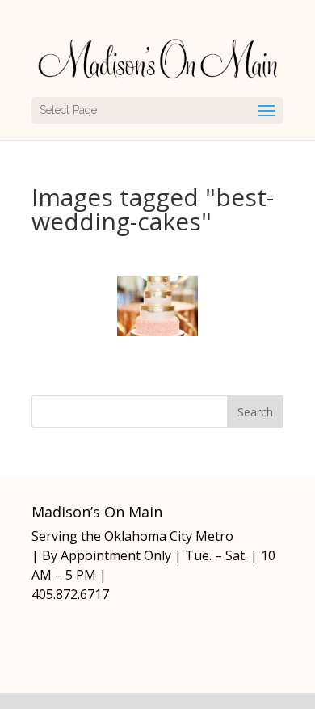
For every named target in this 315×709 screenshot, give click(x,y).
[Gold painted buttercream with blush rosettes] (157, 306)
